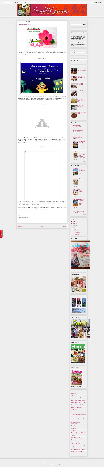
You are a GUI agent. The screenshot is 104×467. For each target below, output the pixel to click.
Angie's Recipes (76, 189)
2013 (74, 223)
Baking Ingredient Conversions (78, 400)
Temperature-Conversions (76, 451)
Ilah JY (74, 151)
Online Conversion (75, 425)
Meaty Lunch (81, 180)
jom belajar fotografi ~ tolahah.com (76, 423)
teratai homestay (75, 453)
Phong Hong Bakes (77, 178)
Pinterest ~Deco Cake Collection (78, 432)
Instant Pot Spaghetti (77, 126)
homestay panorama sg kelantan (78, 414)
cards (22, 219)
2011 (74, 227)
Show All (84, 161)
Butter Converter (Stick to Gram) (78, 402)
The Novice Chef (76, 125)
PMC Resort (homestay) (76, 437)
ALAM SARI (75, 168)
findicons (73, 411)
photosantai (73, 430)
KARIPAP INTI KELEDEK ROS (81, 84)
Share (19, 215)
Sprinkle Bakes (76, 210)
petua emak (73, 428)
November (76, 232)
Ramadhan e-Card (24, 25)
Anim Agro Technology (78, 199)
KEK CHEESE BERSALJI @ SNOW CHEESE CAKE (81, 100)
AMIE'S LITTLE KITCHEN (79, 141)
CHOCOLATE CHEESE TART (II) (81, 91)
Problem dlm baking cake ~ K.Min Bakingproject (77, 440)
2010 (74, 229)
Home (42, 226)
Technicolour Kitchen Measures (78, 449)
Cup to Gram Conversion (76, 407)
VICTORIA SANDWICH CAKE (81, 77)
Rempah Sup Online (75, 443)
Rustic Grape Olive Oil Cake (78, 211)
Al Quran (73, 395)
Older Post (63, 226)
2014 (74, 221)
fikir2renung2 (74, 409)
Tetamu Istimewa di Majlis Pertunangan (81, 69)
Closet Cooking (76, 136)
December (76, 230)
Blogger (59, 464)
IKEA (72, 416)
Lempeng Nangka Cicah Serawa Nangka (82, 144)
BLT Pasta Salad (76, 131)
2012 (74, 225)
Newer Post (21, 226)
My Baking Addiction (78, 130)
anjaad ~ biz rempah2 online (77, 397)
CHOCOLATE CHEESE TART (80, 106)
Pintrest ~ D (74, 435)
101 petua (73, 393)
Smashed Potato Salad (77, 137)
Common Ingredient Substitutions (78, 404)
